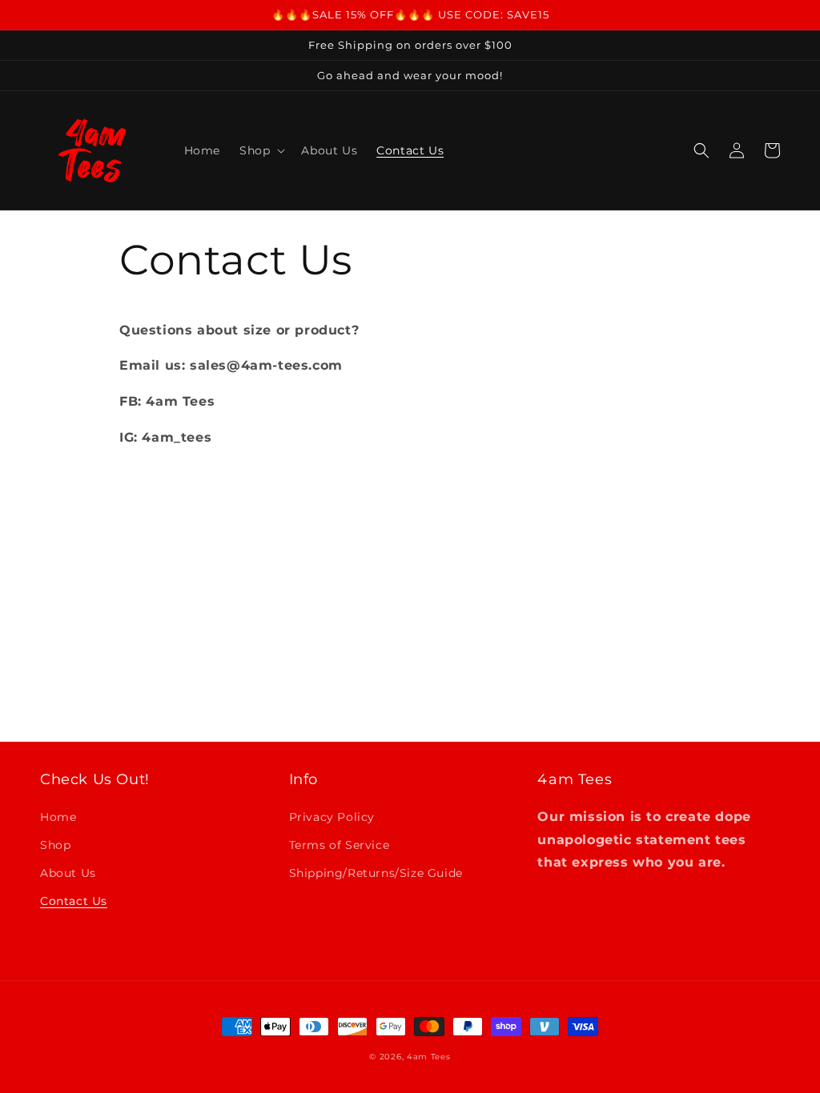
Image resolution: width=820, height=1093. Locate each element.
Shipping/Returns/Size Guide (376, 873)
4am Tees (429, 1056)
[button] (260, 150)
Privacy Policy (332, 817)
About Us (68, 873)
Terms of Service (339, 845)
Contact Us (73, 901)
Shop (55, 845)
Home (58, 817)
